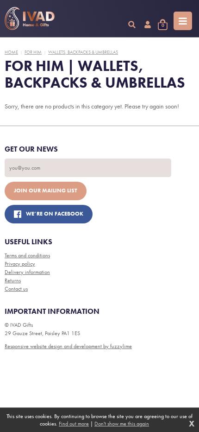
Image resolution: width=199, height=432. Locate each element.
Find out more (74, 423)
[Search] (131, 24)
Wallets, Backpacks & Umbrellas (83, 52)
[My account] (147, 24)
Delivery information (27, 272)
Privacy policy (20, 263)
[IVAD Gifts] (30, 18)
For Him (33, 52)
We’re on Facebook (54, 213)
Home (11, 52)
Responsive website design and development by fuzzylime (68, 346)
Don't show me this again (121, 423)
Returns (13, 280)
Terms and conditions (27, 255)
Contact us (16, 288)
